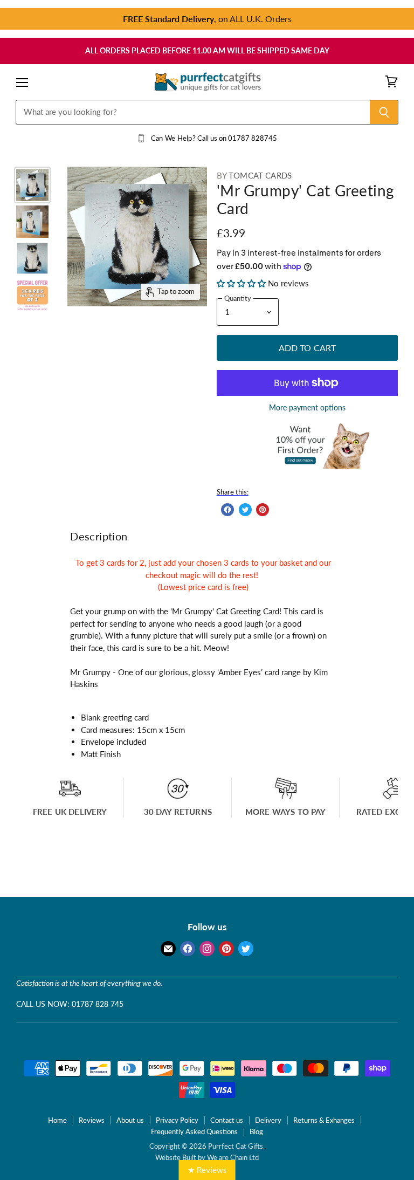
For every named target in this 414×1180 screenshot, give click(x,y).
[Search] (384, 112)
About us (130, 1120)
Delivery (268, 1120)
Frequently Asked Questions (194, 1131)
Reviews (92, 1120)
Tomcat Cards (260, 175)
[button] (242, 283)
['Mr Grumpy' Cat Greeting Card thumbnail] (32, 185)
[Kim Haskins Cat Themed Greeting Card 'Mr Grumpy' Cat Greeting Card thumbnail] (32, 258)
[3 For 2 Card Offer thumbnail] (32, 295)
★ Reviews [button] (207, 1170)
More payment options (307, 407)
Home (57, 1120)
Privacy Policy (177, 1120)
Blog (256, 1131)
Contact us (226, 1120)
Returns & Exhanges (324, 1120)
